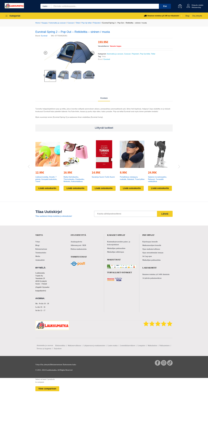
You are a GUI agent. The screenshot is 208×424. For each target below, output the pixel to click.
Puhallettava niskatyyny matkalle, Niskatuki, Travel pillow (132, 178)
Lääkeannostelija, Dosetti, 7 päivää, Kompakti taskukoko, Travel (46, 179)
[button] (42, 167)
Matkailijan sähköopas (115, 252)
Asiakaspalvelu (76, 242)
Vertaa (53, 167)
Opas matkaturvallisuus (151, 249)
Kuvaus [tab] (104, 98)
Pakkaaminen (164, 345)
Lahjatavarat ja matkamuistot (94, 345)
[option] (69, 55)
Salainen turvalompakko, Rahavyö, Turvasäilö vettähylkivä (157, 179)
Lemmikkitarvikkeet (127, 345)
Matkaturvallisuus (74, 345)
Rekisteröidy (196, 7)
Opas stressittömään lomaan (152, 253)
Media (37, 256)
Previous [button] (44, 75)
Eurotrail (44, 36)
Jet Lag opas (147, 256)
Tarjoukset (58, 348)
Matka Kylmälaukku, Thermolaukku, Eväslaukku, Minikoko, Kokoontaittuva (74, 179)
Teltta (104, 56)
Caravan (127, 54)
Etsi (165, 6)
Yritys (37, 242)
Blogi (187, 16)
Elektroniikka (60, 345)
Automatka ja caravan (115, 54)
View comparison (47, 388)
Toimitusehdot (40, 253)
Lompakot (141, 345)
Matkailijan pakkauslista (116, 248)
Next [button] (94, 75)
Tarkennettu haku (69, 365)
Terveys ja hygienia (44, 348)
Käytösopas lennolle (150, 242)
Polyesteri (135, 54)
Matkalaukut (152, 345)
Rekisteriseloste (41, 249)
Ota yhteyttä (197, 16)
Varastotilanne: (103, 46)
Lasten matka (113, 345)
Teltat (153, 54)
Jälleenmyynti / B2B (78, 245)
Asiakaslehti (40, 260)
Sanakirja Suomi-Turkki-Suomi (103, 177)
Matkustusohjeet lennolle (151, 245)
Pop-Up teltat (145, 54)
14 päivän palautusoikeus (152, 278)
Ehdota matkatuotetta (79, 249)
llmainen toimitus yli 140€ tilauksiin (155, 274)
